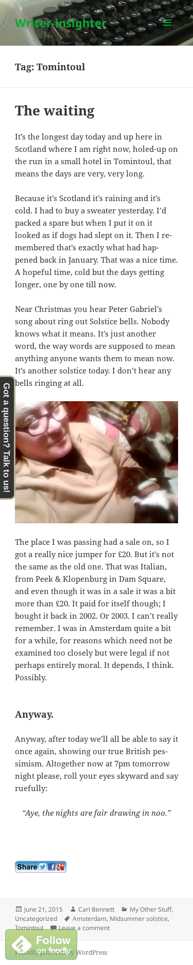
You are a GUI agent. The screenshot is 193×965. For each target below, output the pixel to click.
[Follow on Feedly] (41, 943)
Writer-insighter (61, 22)
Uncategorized (36, 918)
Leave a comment (84, 927)
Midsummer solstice (139, 918)
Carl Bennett (96, 909)
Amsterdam (90, 918)
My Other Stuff (150, 909)
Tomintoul (29, 927)
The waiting (55, 110)
